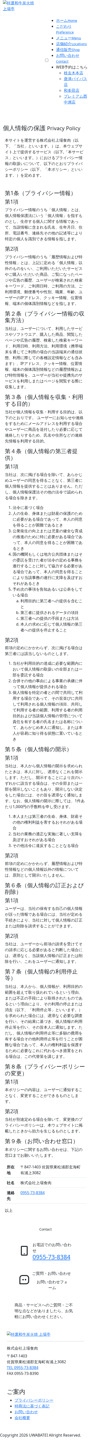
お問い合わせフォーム (52, 1284)
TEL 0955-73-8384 (22, 1367)
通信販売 (68, 49)
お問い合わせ (26, 1411)
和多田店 (71, 90)
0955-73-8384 (32, 1192)
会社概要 (22, 1417)
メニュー (68, 38)
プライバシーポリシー (34, 1400)
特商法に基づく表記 (32, 1406)
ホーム (66, 20)
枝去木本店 (73, 73)
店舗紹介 (71, 43)
